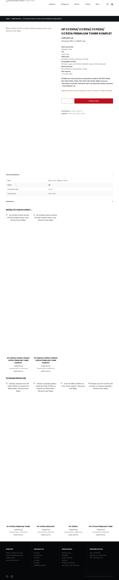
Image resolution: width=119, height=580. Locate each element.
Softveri (37, 558)
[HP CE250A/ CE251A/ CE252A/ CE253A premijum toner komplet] (45, 284)
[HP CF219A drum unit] (45, 452)
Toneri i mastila (67, 558)
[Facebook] (7, 576)
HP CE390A (73, 526)
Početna (37, 553)
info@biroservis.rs (17, 555)
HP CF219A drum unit (46, 526)
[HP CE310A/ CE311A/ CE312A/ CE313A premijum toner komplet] (18, 284)
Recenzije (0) (10, 201)
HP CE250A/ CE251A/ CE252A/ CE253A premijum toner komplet (46, 360)
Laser (77, 113)
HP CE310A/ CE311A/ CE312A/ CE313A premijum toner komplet (18, 360)
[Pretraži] (107, 4)
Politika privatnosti (68, 563)
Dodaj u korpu (94, 101)
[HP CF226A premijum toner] (18, 452)
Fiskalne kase (66, 553)
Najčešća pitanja (40, 565)
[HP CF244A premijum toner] (100, 452)
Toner (82, 113)
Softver (76, 4)
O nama (87, 4)
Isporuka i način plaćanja (70, 565)
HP (74, 113)
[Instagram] (12, 576)
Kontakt (98, 4)
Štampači (65, 555)
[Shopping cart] (112, 4)
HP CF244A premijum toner (100, 526)
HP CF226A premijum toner (18, 526)
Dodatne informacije (12, 174)
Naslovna (52, 4)
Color (70, 113)
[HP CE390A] (73, 452)
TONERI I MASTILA (76, 111)
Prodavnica (65, 4)
